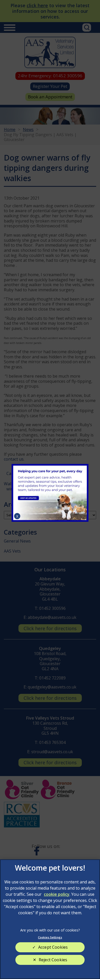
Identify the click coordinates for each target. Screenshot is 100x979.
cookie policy (56, 894)
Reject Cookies (53, 960)
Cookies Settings (50, 937)
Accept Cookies (53, 947)
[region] (50, 919)
